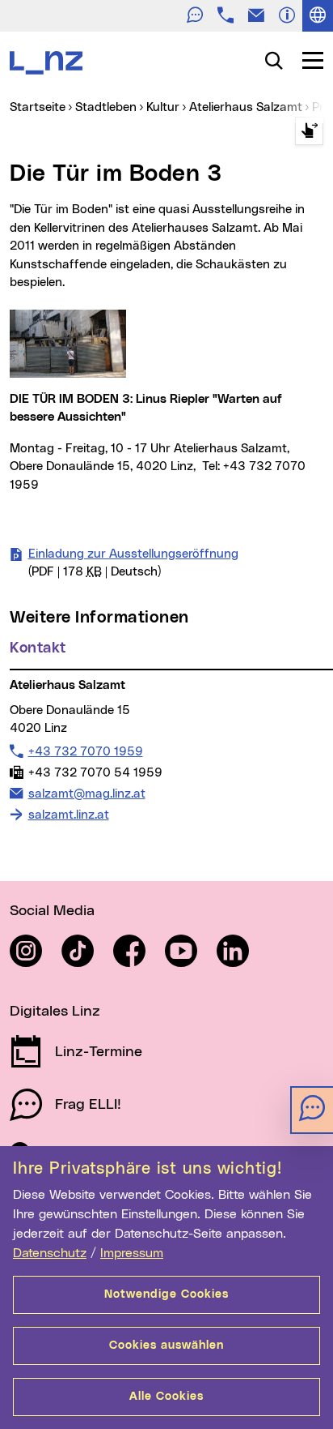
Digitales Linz (55, 1011)
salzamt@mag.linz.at (86, 793)
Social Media (52, 911)
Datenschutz (49, 1253)
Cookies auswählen (166, 1345)
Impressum (131, 1253)
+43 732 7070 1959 (85, 751)
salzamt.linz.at (68, 815)
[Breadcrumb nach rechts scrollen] (309, 131)
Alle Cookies (166, 1396)
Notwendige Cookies (166, 1294)
